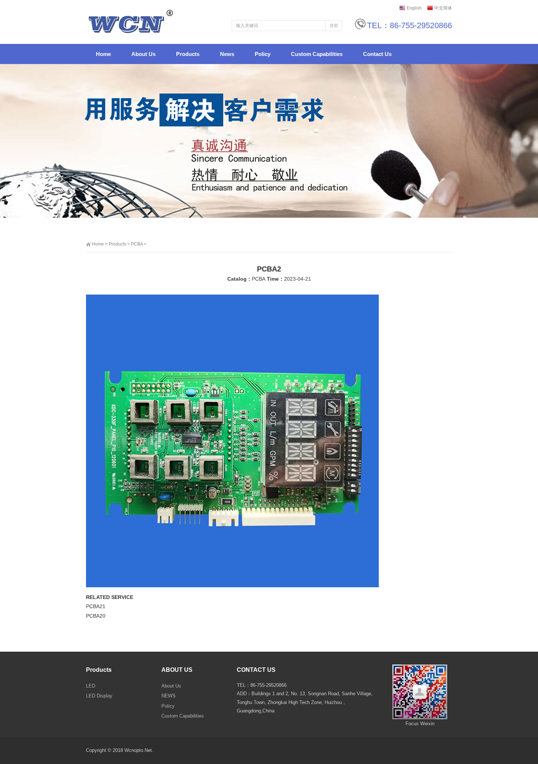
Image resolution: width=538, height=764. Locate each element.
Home (98, 244)
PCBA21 (95, 606)
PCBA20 (95, 616)
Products (117, 244)
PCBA (137, 244)
